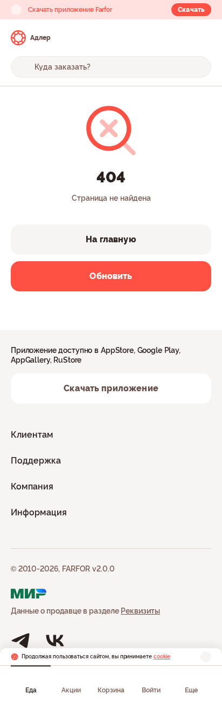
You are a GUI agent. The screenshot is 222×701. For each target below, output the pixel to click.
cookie (162, 656)
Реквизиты (140, 611)
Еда (31, 690)
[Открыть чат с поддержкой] (201, 37)
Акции (71, 690)
